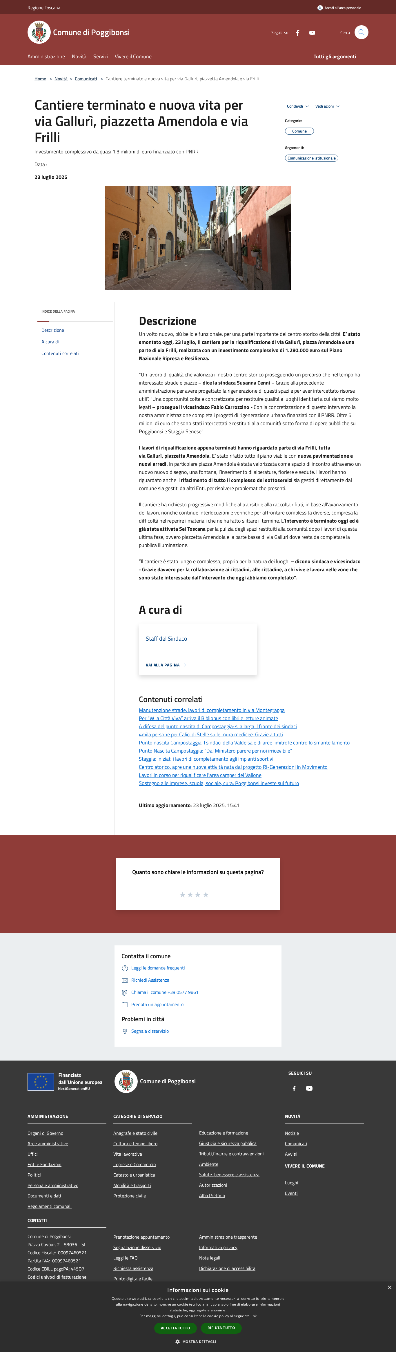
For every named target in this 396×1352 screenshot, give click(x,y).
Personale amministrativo (53, 1185)
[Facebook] (295, 32)
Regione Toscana (44, 7)
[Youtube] (310, 32)
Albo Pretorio (212, 1195)
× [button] (389, 1288)
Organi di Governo (45, 1133)
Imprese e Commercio (134, 1164)
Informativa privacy (218, 1247)
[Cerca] (361, 32)
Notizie (292, 1133)
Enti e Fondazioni (44, 1164)
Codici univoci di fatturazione (57, 1276)
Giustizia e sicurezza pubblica (228, 1143)
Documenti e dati (44, 1195)
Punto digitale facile (132, 1278)
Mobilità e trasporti (132, 1185)
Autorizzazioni (213, 1184)
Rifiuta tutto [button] (221, 1327)
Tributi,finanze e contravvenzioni (231, 1153)
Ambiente (208, 1164)
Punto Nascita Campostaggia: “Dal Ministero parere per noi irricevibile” (215, 751)
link (254, 1315)
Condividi (295, 106)
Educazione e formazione (223, 1132)
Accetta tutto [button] (175, 1328)
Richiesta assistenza (133, 1268)
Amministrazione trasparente (228, 1236)
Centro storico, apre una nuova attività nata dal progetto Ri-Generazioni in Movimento (233, 767)
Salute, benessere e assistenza (229, 1174)
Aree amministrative (48, 1143)
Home (40, 78)
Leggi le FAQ (125, 1257)
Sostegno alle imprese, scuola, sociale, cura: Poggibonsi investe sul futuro (219, 783)
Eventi (291, 1193)
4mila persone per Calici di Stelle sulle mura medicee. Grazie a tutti (211, 734)
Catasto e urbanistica (134, 1174)
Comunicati (86, 78)
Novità (61, 78)
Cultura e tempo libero (135, 1143)
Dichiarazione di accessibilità (227, 1268)
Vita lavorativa (127, 1153)
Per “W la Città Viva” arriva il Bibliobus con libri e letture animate (208, 718)
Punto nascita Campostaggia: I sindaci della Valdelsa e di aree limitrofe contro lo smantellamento (244, 742)
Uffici (33, 1153)
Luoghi (291, 1182)
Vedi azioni (325, 106)
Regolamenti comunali (50, 1206)
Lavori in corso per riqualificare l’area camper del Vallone (200, 775)
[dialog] (198, 1317)
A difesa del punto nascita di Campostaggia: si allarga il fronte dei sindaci (218, 726)
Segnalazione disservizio (137, 1247)
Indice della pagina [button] (58, 311)
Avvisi (291, 1153)
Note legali (209, 1257)
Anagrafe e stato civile (135, 1133)
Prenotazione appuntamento (141, 1236)
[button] (198, 1341)
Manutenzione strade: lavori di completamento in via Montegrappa (212, 710)
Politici (34, 1174)
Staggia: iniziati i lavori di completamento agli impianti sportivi (206, 759)
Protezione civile (129, 1195)
